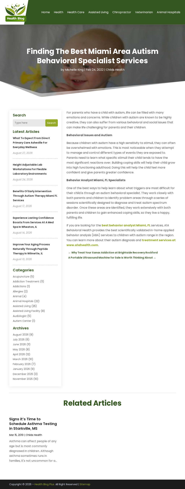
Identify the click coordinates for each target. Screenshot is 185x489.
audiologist (20, 316)
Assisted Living (98, 12)
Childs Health (115, 70)
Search (51, 123)
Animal (17, 296)
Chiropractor (121, 12)
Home (45, 12)
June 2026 (19, 344)
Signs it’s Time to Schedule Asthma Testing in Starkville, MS (33, 424)
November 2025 (23, 379)
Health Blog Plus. (45, 484)
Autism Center (22, 321)
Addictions (19, 286)
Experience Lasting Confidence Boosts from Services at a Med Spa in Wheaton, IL (33, 222)
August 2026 (21, 334)
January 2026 (21, 369)
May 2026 (19, 349)
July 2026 (19, 339)
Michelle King (74, 70)
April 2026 (19, 354)
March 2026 (20, 359)
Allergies (18, 291)
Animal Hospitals (168, 12)
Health (58, 12)
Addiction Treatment (26, 281)
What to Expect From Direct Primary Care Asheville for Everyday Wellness (31, 142)
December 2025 (23, 374)
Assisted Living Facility (26, 311)
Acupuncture (21, 276)
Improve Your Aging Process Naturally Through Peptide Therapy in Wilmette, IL (31, 249)
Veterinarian (144, 12)
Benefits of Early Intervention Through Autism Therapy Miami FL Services (35, 195)
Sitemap (85, 484)
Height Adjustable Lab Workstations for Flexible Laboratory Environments (30, 169)
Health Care (75, 12)
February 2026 (22, 364)
